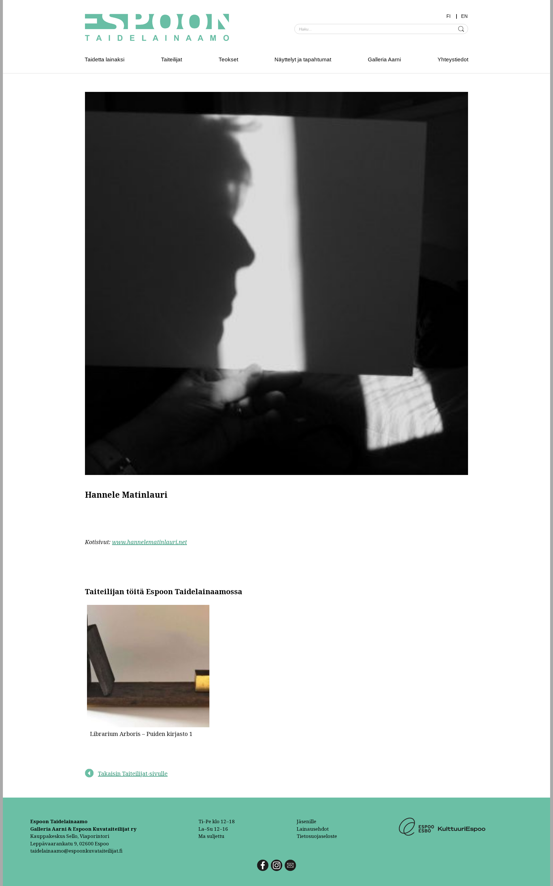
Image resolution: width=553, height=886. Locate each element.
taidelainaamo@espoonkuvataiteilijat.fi (76, 850)
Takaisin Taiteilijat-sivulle (133, 773)
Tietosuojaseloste (317, 836)
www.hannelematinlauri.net (149, 542)
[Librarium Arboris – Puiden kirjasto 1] (148, 667)
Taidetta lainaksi (104, 59)
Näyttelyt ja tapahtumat (302, 59)
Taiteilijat (171, 59)
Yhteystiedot (453, 59)
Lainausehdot (313, 829)
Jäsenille (306, 821)
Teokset (228, 59)
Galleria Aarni (384, 59)
